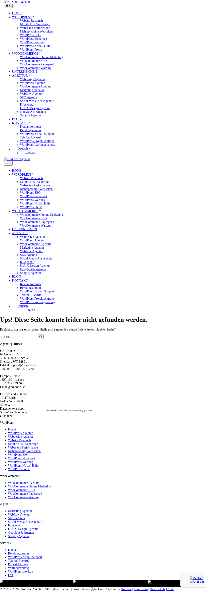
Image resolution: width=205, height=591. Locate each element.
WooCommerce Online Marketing (41, 57)
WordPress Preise (31, 49)
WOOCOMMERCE (25, 53)
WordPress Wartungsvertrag (37, 144)
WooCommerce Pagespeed (37, 64)
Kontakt (13, 549)
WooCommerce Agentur (35, 86)
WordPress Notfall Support (37, 133)
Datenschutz (157, 589)
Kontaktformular (30, 126)
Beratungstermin (30, 130)
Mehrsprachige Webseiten (36, 31)
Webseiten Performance (35, 27)
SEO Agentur (28, 97)
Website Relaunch (31, 20)
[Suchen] (41, 337)
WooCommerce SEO (33, 60)
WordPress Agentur (32, 82)
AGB (170, 589)
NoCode (126, 589)
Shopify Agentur (30, 115)
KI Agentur (27, 104)
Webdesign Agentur (32, 79)
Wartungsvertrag (18, 568)
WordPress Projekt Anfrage (37, 141)
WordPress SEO (30, 35)
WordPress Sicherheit (33, 38)
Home (12, 429)
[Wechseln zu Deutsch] (196, 578)
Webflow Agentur (31, 93)
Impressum (141, 589)
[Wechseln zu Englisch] (197, 581)
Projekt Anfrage (18, 564)
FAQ (11, 575)
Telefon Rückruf (30, 137)
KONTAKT (20, 123)
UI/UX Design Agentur (35, 108)
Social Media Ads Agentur (36, 101)
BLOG (16, 119)
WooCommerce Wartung (35, 68)
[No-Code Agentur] (17, 1)
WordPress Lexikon (20, 571)
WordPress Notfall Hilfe (35, 46)
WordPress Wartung (32, 42)
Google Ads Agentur (33, 111)
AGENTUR (20, 75)
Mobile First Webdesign (35, 24)
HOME (17, 13)
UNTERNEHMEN (24, 71)
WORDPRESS (22, 17)
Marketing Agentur (32, 90)
